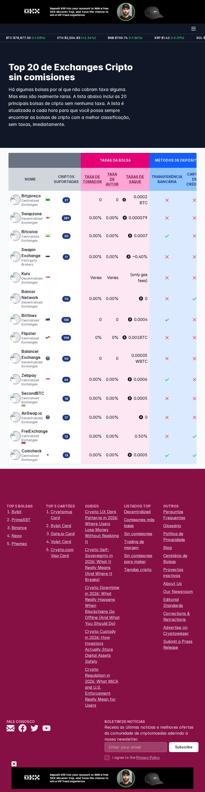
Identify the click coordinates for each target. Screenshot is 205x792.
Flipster (29, 333)
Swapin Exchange (31, 252)
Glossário (172, 525)
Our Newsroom (178, 591)
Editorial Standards (173, 602)
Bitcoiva (30, 231)
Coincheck (32, 450)
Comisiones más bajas (139, 522)
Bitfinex (29, 315)
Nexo (17, 535)
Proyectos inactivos (173, 572)
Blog (167, 547)
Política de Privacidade (174, 536)
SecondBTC (33, 393)
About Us (172, 583)
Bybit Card (61, 525)
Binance (19, 527)
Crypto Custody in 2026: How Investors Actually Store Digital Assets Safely (100, 646)
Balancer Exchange (31, 354)
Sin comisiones (138, 533)
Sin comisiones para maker (138, 558)
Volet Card (61, 541)
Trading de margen (134, 544)
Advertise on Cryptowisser (176, 630)
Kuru (26, 273)
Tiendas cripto (138, 569)
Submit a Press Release (177, 644)
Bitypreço (31, 195)
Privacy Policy (148, 757)
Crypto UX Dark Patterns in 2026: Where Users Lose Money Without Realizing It (102, 526)
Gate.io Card (62, 533)
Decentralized (137, 511)
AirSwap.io (32, 413)
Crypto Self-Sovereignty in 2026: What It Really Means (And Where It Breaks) (99, 564)
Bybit (17, 511)
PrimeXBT (21, 519)
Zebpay (29, 375)
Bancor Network (30, 294)
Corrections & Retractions (176, 616)
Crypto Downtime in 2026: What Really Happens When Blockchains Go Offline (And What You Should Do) (102, 605)
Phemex (19, 543)
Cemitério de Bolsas (175, 558)
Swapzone (32, 213)
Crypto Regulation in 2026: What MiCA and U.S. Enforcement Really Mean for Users (101, 687)
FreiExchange (35, 431)
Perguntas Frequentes (174, 514)
